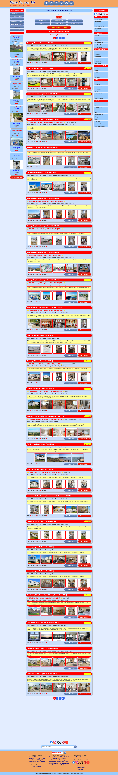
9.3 (88, 595)
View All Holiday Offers (17, 177)
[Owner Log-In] (71, 3)
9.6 (88, 361)
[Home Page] (46, 3)
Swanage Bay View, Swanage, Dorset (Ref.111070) (43, 280)
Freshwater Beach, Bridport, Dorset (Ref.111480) (42, 94)
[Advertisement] (59, 720)
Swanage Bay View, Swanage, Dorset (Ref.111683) (43, 198)
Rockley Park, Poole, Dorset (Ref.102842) (40, 444)
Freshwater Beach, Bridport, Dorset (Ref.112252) (42, 648)
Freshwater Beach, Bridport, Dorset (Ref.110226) (42, 521)
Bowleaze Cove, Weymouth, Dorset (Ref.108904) (42, 147)
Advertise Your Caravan (17, 24)
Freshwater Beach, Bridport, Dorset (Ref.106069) (42, 119)
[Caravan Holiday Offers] (56, 3)
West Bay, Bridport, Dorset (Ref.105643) (40, 335)
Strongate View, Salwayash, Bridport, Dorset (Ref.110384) (45, 416)
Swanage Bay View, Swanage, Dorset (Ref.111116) (43, 226)
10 (88, 43)
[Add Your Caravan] (66, 3)
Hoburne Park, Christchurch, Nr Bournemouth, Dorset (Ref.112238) (49, 496)
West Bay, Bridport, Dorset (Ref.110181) (40, 43)
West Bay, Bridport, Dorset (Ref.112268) (40, 469)
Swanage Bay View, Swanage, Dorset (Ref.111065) (43, 252)
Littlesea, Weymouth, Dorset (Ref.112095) (40, 547)
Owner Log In (17, 29)
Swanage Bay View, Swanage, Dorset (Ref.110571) (43, 622)
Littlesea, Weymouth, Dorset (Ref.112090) (40, 571)
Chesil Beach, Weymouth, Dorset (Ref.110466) (42, 172)
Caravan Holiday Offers (17, 19)
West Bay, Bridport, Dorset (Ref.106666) (40, 361)
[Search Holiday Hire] (51, 3)
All (63, 38)
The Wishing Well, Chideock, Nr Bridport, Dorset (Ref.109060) (47, 595)
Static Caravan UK (17, 13)
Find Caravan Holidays (17, 16)
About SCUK (17, 27)
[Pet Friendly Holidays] (61, 3)
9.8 (88, 68)
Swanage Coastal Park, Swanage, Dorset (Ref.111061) (44, 307)
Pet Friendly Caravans (16, 21)
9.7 (88, 416)
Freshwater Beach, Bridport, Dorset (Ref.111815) (42, 673)
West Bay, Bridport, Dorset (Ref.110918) (40, 68)
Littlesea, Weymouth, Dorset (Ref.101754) (40, 388)
